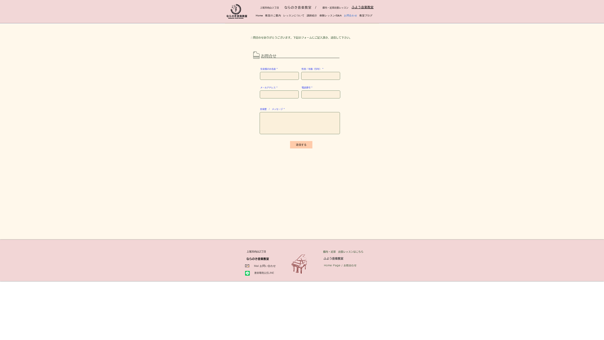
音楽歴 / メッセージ (271, 109)
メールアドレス (268, 87)
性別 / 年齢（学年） (312, 69)
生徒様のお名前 (268, 69)
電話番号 (306, 87)
